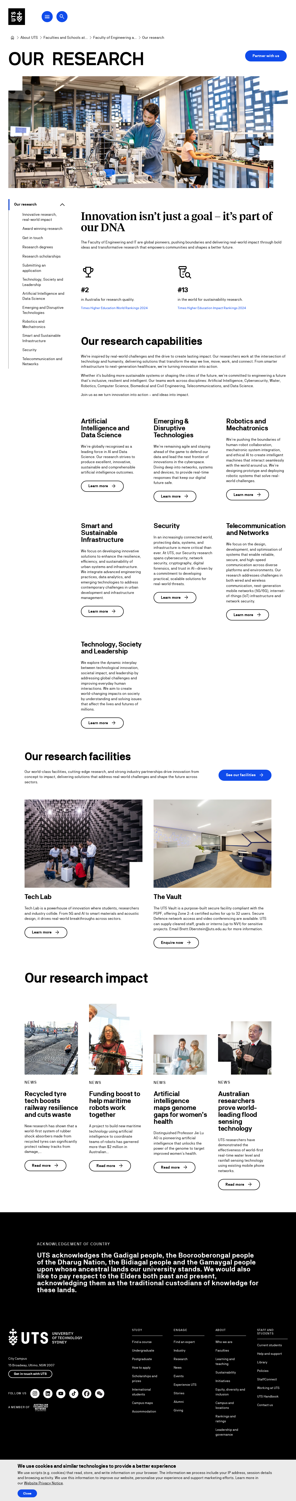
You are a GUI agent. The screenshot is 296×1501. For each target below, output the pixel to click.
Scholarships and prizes (144, 1378)
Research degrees (37, 247)
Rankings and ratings (226, 1418)
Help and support (269, 1353)
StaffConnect (267, 1379)
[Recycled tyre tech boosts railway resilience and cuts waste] (51, 1048)
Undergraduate (143, 1350)
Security (29, 350)
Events (179, 1376)
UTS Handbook (268, 1396)
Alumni (179, 1402)
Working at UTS (268, 1388)
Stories (179, 1393)
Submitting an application (34, 268)
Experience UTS (185, 1384)
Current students (269, 1345)
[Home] (12, 37)
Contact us (265, 1405)
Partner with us (266, 56)
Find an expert (184, 1342)
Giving (178, 1410)
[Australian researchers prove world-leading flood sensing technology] (244, 1048)
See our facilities (245, 775)
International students (141, 1392)
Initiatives (223, 1381)
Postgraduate (142, 1359)
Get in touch (32, 238)
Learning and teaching (225, 1361)
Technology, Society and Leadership (42, 282)
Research (181, 1359)
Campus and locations (225, 1405)
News (178, 1367)
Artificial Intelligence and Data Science (43, 296)
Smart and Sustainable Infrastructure (41, 338)
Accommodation (144, 1411)
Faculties (222, 1350)
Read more (45, 1165)
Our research (25, 204)
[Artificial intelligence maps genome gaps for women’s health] (180, 1055)
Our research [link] (153, 37)
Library (262, 1362)
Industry (179, 1350)
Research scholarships (41, 256)
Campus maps (142, 1403)
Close (27, 1493)
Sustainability (226, 1372)
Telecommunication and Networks (42, 361)
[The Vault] (212, 843)
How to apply (141, 1367)
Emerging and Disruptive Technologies (43, 310)
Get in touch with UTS (30, 1374)
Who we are (224, 1342)
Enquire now (176, 942)
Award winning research (42, 228)
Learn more (102, 486)
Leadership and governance (227, 1432)
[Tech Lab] (83, 843)
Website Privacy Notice (43, 1483)
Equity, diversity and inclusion (230, 1392)
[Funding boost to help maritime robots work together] (115, 1039)
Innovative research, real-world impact (39, 217)
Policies (262, 1371)
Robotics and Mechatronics (33, 324)
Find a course (142, 1342)
